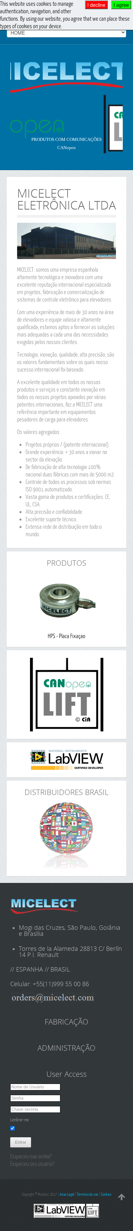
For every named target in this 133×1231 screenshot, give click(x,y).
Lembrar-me (19, 1119)
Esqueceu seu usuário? (32, 1163)
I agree (121, 4)
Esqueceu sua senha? (30, 1156)
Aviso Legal (67, 1194)
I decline (96, 4)
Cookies (106, 1194)
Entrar (20, 1142)
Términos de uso (87, 1194)
